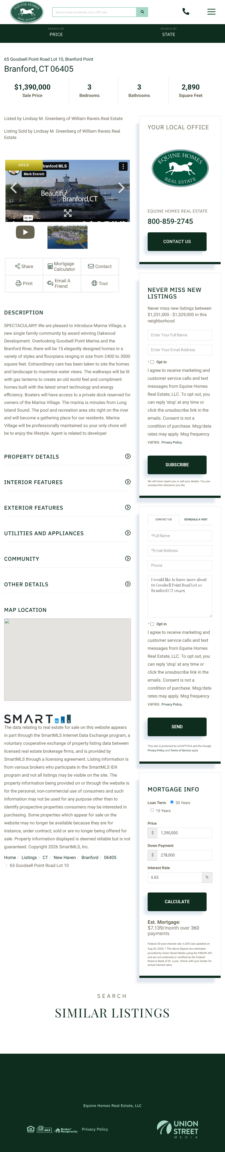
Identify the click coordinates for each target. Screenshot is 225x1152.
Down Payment (160, 846)
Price (56, 34)
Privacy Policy (172, 442)
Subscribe (177, 464)
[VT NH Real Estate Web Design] (177, 1129)
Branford (90, 857)
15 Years (163, 811)
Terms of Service (180, 750)
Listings (29, 857)
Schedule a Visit (195, 519)
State (168, 34)
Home (10, 857)
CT (45, 857)
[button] (142, 12)
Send (177, 726)
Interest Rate (159, 868)
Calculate (177, 901)
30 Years (183, 803)
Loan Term (157, 803)
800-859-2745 (170, 221)
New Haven (65, 857)
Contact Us (177, 241)
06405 (110, 857)
